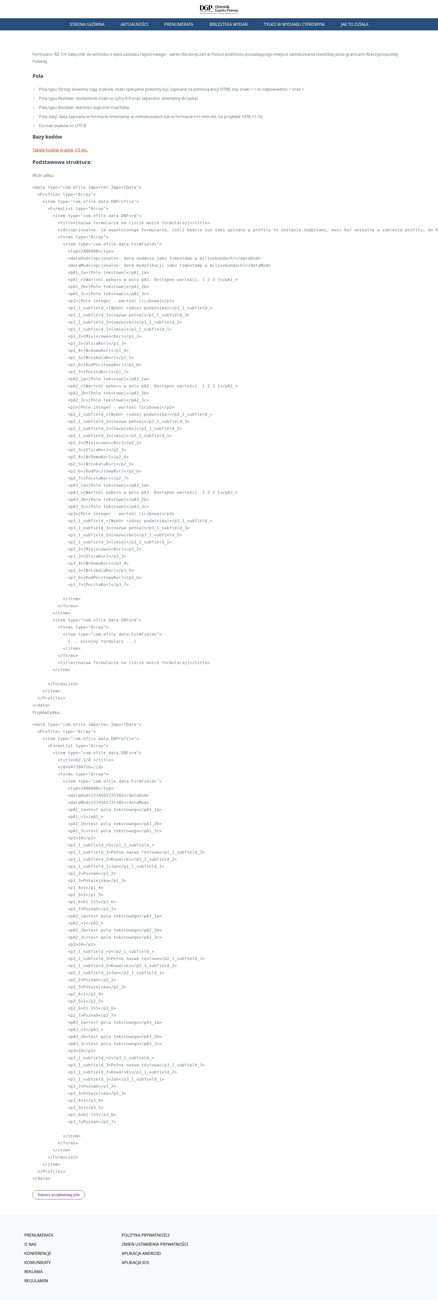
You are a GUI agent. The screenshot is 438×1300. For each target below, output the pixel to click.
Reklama (33, 1271)
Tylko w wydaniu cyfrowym (294, 24)
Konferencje (37, 1253)
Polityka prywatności (145, 1235)
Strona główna (87, 24)
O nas (30, 1244)
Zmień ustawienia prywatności (155, 1244)
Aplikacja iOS (135, 1262)
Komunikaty (37, 1262)
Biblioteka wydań (228, 24)
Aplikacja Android (141, 1253)
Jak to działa (354, 24)
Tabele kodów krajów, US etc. (60, 150)
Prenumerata (178, 24)
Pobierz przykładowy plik (59, 1194)
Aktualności (134, 24)
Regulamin (36, 1281)
